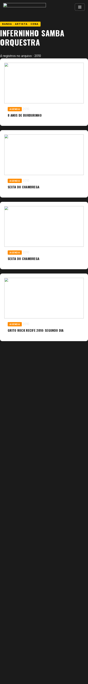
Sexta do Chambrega (23, 186)
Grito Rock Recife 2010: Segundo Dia (36, 330)
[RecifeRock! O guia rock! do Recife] (24, 7)
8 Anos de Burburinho (25, 115)
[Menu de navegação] (80, 7)
